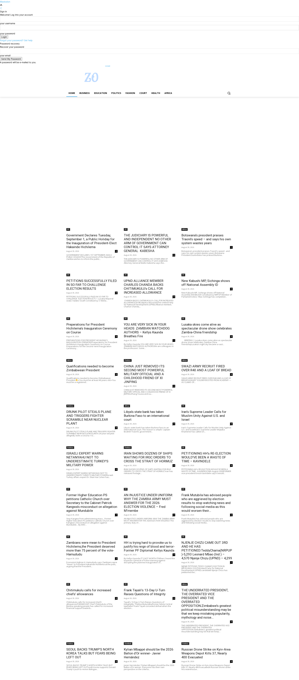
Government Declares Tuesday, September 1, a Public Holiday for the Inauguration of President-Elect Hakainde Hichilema (91, 241)
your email (5, 55)
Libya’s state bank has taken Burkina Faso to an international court (146, 415)
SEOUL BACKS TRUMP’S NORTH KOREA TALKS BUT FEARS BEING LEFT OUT (91, 653)
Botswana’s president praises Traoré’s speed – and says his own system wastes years (206, 239)
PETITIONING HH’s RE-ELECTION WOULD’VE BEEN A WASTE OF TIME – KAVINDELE (206, 457)
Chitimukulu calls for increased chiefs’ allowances (88, 592)
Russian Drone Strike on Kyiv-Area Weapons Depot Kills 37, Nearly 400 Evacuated (205, 653)
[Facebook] (213, 66)
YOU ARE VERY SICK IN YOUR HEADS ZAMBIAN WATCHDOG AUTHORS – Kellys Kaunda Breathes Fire (147, 330)
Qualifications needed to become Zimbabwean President (90, 368)
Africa (184, 229)
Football (128, 643)
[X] (222, 66)
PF (68, 229)
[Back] (1, 8)
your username (7, 23)
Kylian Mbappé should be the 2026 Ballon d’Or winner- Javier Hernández (148, 653)
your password (7, 33)
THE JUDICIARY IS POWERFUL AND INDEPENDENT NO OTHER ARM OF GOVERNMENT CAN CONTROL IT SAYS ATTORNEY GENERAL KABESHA (147, 243)
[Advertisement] (93, 120)
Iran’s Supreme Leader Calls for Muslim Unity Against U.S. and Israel (203, 415)
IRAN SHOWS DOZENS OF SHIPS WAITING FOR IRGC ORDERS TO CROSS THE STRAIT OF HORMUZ (148, 457)
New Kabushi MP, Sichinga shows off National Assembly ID (205, 283)
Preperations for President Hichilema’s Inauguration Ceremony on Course (91, 328)
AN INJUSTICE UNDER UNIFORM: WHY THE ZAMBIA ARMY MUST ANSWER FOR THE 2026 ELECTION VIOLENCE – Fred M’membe (148, 503)
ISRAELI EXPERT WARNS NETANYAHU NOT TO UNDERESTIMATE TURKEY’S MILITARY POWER (87, 459)
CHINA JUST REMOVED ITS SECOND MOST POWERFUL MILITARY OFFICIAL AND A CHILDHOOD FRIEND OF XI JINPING (144, 374)
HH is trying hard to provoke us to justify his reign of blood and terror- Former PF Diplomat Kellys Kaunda (149, 546)
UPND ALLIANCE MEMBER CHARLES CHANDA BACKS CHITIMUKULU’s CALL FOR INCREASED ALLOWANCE (143, 286)
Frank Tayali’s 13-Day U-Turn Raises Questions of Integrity (145, 592)
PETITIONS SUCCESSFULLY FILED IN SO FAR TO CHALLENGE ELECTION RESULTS (91, 284)
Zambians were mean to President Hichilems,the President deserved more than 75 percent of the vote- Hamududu (91, 548)
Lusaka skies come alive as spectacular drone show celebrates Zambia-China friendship (206, 328)
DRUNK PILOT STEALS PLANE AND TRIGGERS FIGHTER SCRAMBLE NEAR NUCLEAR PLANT (88, 417)
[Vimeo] (226, 66)
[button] (229, 93)
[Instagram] (218, 66)
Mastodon (5, 1)
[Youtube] (231, 66)
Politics (128, 360)
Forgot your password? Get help (16, 40)
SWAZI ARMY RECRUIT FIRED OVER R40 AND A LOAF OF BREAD (206, 368)
